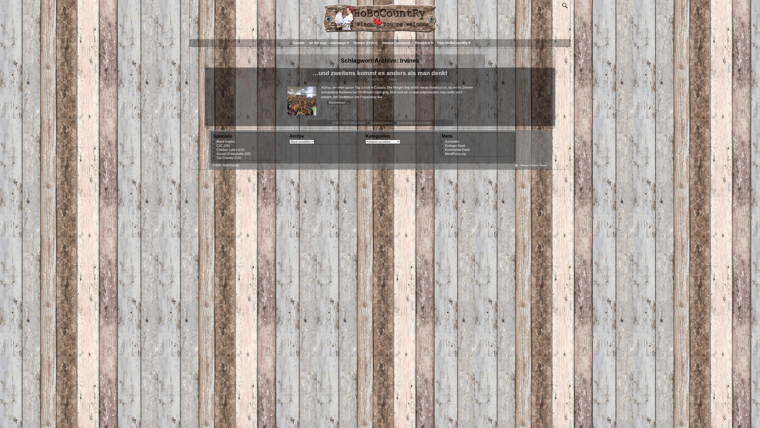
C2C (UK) (223, 145)
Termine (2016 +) (365, 43)
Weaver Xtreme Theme (533, 165)
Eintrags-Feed (455, 145)
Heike (351, 122)
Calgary (376, 122)
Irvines (387, 122)
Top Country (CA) (228, 158)
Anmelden (452, 141)
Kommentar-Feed (457, 149)
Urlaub (360, 122)
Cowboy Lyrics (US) (230, 149)
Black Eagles (225, 141)
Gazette (299, 43)
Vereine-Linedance (396, 43)
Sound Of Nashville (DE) (233, 154)
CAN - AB (339, 122)
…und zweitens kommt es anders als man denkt (380, 73)
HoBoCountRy (231, 165)
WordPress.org (455, 154)
